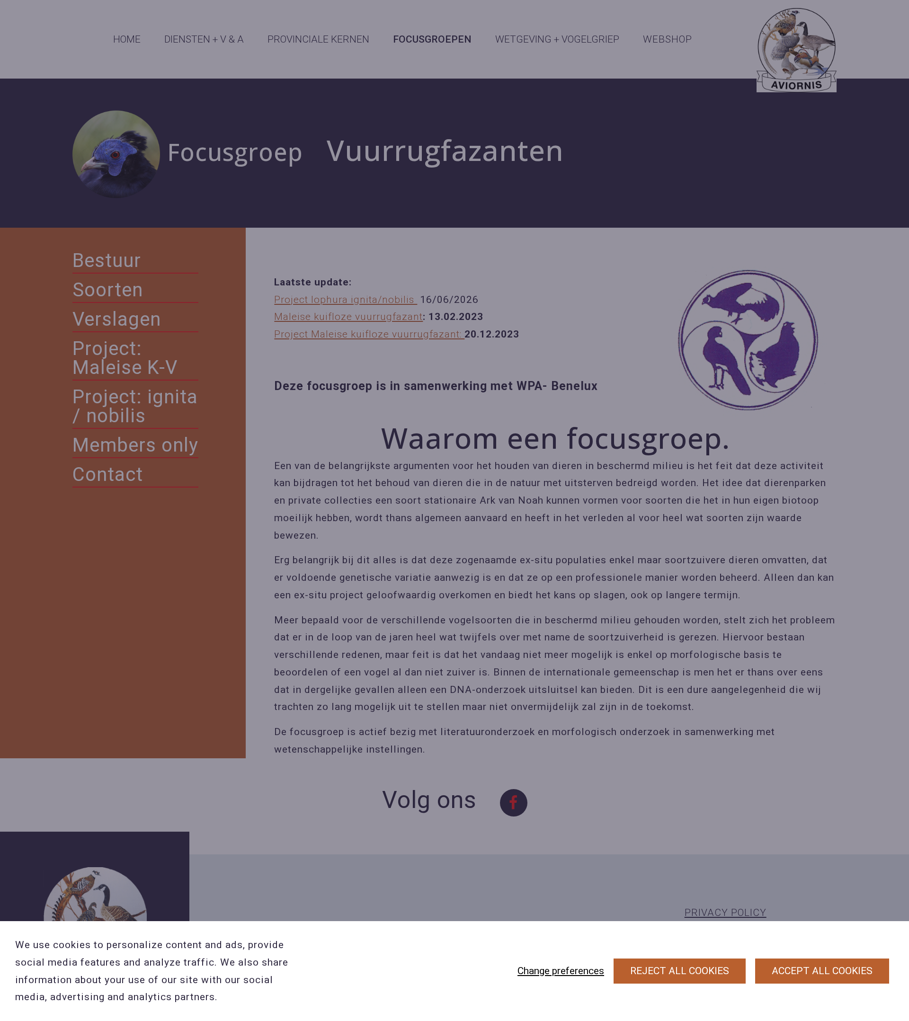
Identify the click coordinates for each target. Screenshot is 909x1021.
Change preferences (560, 971)
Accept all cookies (822, 971)
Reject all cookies (679, 971)
